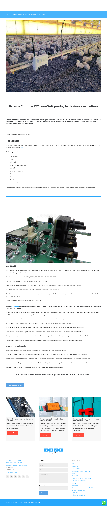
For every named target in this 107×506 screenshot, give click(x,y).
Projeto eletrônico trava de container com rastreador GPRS (86, 420)
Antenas (74, 483)
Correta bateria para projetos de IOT (82, 488)
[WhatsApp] (27, 476)
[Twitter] (11, 476)
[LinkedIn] (19, 476)
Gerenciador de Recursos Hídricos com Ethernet (21, 420)
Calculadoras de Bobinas (79, 481)
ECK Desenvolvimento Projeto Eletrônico (28, 502)
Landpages (75, 492)
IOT (73, 464)
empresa (15, 306)
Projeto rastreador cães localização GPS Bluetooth (52, 420)
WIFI (22, 147)
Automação (75, 485)
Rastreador (75, 466)
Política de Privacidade (78, 495)
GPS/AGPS (75, 476)
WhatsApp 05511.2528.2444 (14, 463)
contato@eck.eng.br (11, 472)
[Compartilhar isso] (51, 450)
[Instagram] (23, 476)
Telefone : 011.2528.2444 (13, 460)
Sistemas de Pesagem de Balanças (81, 471)
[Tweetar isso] (56, 450)
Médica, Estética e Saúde (79, 490)
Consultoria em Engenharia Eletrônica (82, 478)
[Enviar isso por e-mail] (46, 450)
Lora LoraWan (76, 469)
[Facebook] (7, 476)
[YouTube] (15, 476)
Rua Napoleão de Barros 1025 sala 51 (17, 465)
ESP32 (73, 473)
